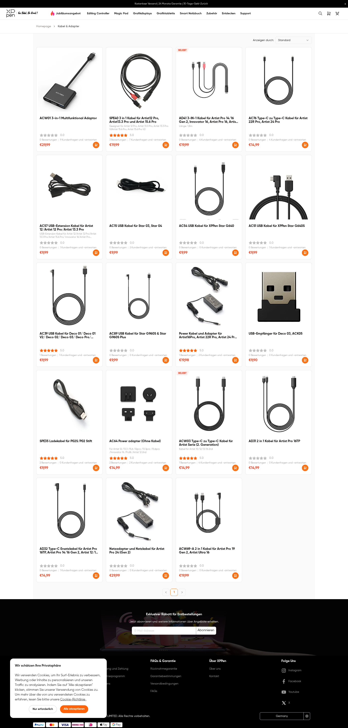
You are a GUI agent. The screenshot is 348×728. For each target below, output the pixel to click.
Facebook (294, 681)
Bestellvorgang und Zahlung (110, 668)
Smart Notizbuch (191, 13)
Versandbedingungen (164, 683)
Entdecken (228, 13)
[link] (22, 13)
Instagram (294, 670)
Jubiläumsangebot (68, 13)
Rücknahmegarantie (163, 668)
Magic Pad (121, 13)
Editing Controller (98, 13)
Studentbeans (101, 683)
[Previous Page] (166, 592)
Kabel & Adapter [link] (68, 26)
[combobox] (294, 40)
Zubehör (211, 13)
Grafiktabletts (166, 13)
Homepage (43, 26)
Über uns (215, 668)
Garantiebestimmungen (165, 676)
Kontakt (214, 676)
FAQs (153, 691)
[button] (96, 145)
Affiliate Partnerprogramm (108, 676)
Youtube (293, 692)
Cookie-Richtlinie (73, 699)
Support (245, 13)
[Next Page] (182, 592)
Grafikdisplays (142, 13)
